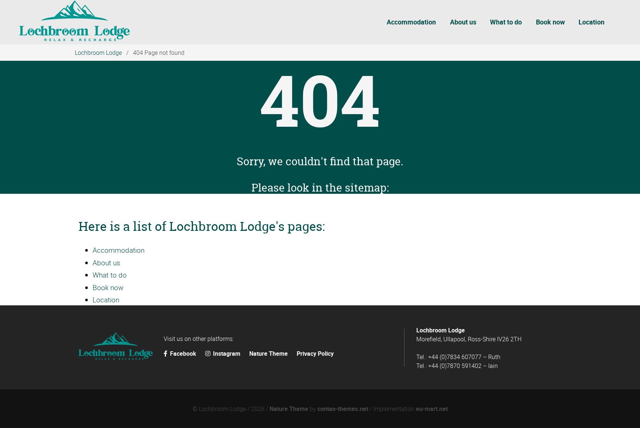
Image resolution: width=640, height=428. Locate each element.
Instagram (226, 353)
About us (106, 263)
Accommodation (118, 250)
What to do (110, 275)
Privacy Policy (315, 353)
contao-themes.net (342, 409)
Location (106, 300)
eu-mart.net (432, 409)
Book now (108, 287)
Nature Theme (268, 353)
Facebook (183, 353)
